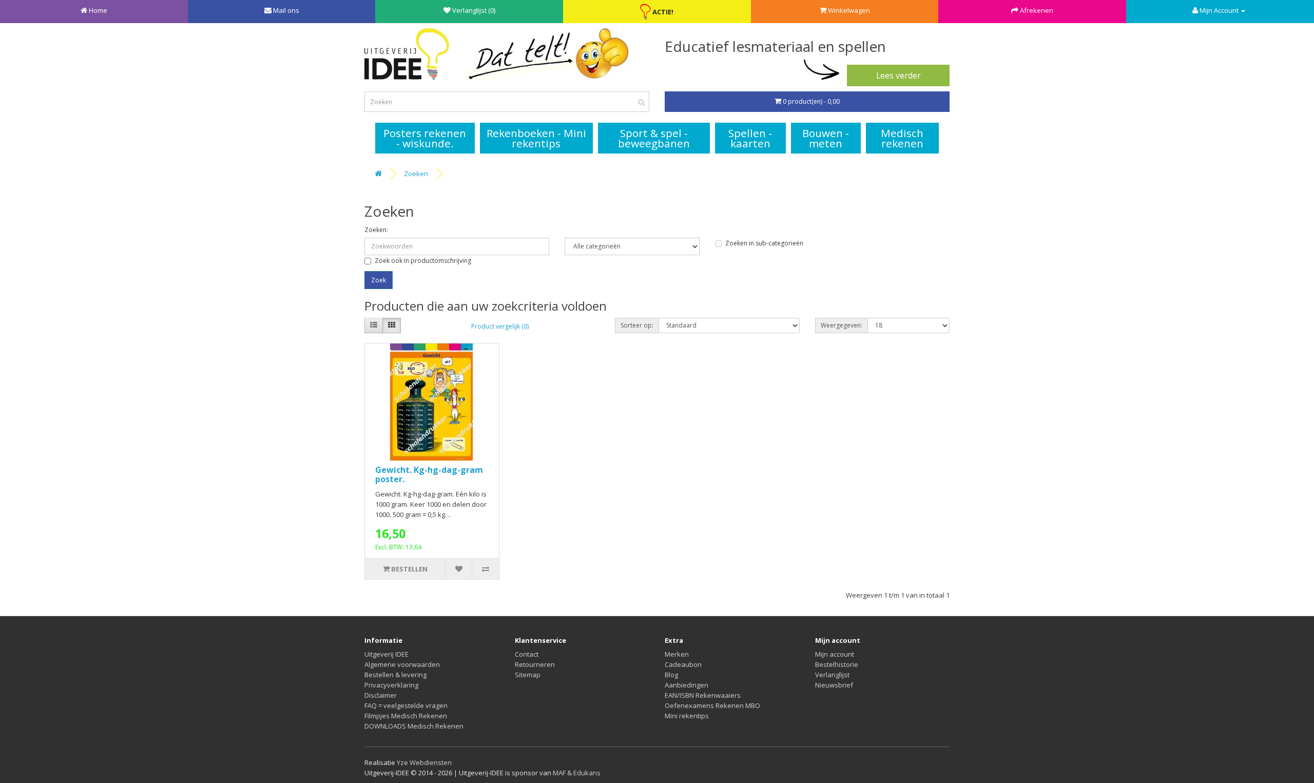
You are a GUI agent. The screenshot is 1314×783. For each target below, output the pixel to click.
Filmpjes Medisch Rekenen (405, 715)
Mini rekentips (687, 715)
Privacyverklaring (391, 685)
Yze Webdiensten (424, 762)
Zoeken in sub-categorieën (764, 243)
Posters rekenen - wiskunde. (424, 138)
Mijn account (834, 654)
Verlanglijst (832, 674)
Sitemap (527, 674)
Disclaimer (380, 695)
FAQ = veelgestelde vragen (406, 705)
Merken (677, 654)
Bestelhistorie (836, 664)
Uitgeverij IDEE (386, 654)
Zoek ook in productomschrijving (423, 260)
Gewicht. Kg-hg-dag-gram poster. (429, 474)
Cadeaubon (683, 664)
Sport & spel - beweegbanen (654, 138)
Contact (526, 654)
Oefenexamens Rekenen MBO (712, 705)
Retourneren (535, 664)
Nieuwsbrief (834, 685)
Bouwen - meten (825, 138)
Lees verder (898, 75)
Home (98, 10)
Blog (671, 674)
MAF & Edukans (577, 772)
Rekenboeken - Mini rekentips (536, 138)
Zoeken (416, 173)
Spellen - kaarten (750, 138)
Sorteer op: (637, 325)
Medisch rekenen (902, 138)
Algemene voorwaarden (402, 664)
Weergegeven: (841, 325)
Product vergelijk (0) (500, 326)
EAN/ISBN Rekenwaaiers (703, 695)
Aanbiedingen (686, 685)
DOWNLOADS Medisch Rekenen (413, 726)
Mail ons (286, 10)
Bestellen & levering (395, 674)
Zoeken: (376, 229)
